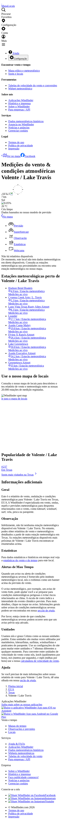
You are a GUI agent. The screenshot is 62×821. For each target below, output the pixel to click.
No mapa (8, 216)
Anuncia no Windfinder (21, 124)
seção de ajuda (28, 680)
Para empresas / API (19, 109)
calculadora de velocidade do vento (40, 660)
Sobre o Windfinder (19, 106)
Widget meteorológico (20, 88)
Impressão (13, 148)
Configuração (20, 58)
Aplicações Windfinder (20, 100)
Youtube (49, 801)
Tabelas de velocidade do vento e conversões (32, 85)
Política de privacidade (20, 145)
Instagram (50, 798)
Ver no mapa (13, 156)
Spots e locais (15, 73)
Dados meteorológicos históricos (26, 121)
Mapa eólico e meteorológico (24, 70)
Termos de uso (16, 142)
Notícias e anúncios (18, 127)
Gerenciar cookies (18, 130)
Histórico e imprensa (19, 103)
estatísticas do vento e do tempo (20, 560)
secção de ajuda (46, 610)
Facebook (30, 156)
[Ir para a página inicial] (1, 2)
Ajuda (15, 53)
